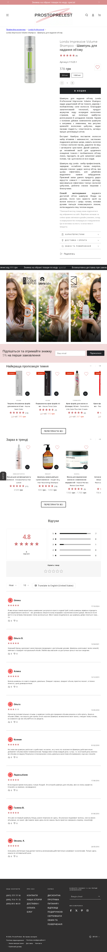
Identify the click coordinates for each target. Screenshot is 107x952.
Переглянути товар (27, 394)
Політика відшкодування (15, 940)
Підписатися (95, 353)
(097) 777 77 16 (13, 895)
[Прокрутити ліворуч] (8, 2)
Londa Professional (36, 29)
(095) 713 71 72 (13, 899)
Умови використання (16, 943)
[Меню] (7, 15)
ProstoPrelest (17, 937)
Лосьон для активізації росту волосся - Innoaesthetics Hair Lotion (19, 480)
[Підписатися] (99, 896)
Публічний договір (15, 947)
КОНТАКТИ (32, 895)
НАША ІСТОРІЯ (34, 899)
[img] (67, 55)
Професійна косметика (16, 29)
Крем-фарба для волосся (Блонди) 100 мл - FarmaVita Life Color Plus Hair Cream (77, 406)
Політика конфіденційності (35, 940)
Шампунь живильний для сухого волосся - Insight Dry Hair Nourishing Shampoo (48, 480)
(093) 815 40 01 (13, 903)
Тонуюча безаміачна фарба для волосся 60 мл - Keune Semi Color (18, 406)
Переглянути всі (53, 431)
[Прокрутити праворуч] (99, 2)
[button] (86, 15)
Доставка (29, 943)
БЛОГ (29, 911)
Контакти (38, 943)
